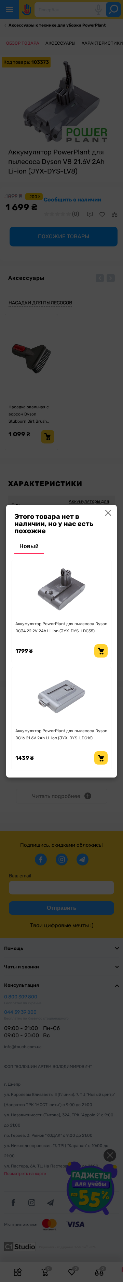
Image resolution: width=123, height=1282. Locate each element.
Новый (29, 546)
